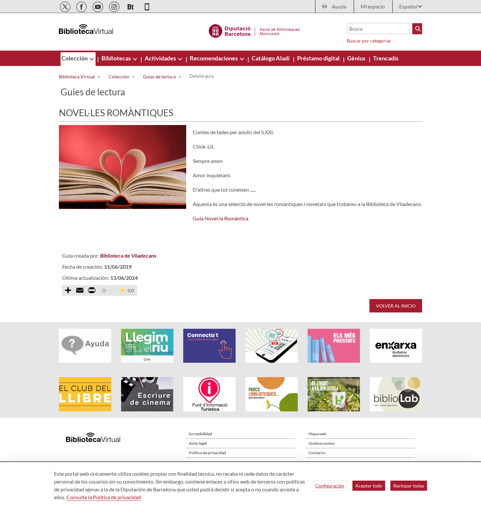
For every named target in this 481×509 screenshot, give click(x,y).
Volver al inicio (396, 306)
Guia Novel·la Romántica (220, 218)
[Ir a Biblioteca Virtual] (254, 30)
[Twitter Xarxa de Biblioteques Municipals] (65, 5)
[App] (147, 5)
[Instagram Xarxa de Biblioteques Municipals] (114, 5)
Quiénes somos (322, 443)
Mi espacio (373, 6)
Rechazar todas (408, 485)
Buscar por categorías (369, 40)
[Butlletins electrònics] (131, 5)
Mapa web (317, 433)
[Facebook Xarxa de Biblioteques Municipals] (82, 5)
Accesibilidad (200, 433)
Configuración (329, 485)
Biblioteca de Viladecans (128, 255)
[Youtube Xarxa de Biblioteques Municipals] (98, 5)
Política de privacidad (207, 452)
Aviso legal (198, 443)
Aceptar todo (368, 485)
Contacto (317, 452)
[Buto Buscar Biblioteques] (417, 28)
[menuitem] (75, 58)
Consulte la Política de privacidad (103, 497)
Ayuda (339, 6)
